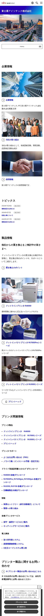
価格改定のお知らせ (8, 209)
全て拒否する (21, 607)
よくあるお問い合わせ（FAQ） (16, 457)
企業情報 (9, 100)
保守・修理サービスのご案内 (15, 522)
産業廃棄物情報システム (13, 544)
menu (29, 46)
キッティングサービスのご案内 (16, 526)
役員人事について (7, 215)
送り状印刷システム (11, 540)
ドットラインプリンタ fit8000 (18, 306)
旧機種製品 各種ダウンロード (15, 490)
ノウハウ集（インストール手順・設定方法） (21, 461)
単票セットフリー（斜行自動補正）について (21, 504)
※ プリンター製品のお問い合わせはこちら (23, 571)
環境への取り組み (10, 508)
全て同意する (21, 611)
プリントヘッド (9, 444)
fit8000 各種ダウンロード (14, 475)
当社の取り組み (12, 140)
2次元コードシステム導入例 (15, 548)
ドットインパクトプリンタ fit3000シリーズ (24, 384)
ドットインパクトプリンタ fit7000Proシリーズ (24, 344)
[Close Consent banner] (39, 587)
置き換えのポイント (14, 268)
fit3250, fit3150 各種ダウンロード (18, 486)
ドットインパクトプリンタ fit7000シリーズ (22, 435)
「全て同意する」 (15, 597)
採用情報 (9, 179)
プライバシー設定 (21, 602)
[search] (37, 3)
